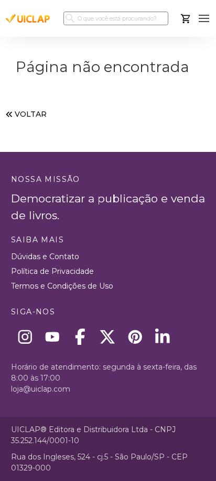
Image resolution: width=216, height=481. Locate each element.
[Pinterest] (135, 337)
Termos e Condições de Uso (62, 286)
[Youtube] (53, 337)
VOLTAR (31, 114)
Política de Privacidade (52, 271)
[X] (108, 337)
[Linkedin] (163, 337)
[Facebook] (80, 337)
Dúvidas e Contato (45, 256)
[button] (204, 18)
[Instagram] (25, 337)
